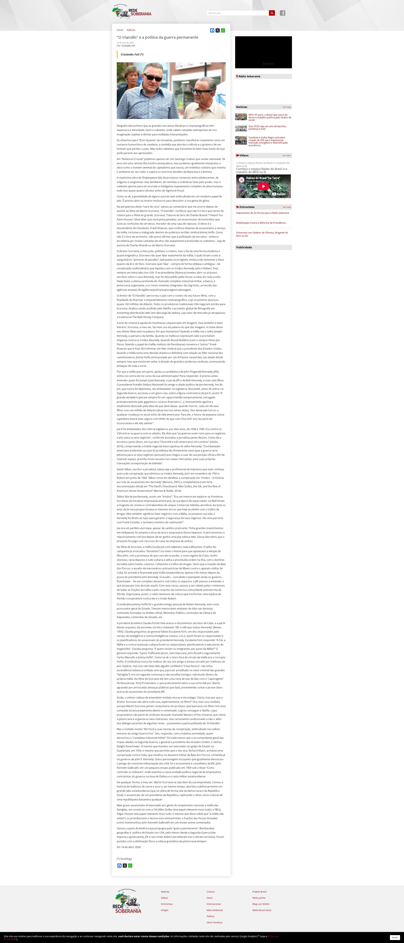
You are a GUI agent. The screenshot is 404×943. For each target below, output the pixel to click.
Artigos (164, 910)
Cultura (211, 891)
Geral (209, 897)
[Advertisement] (263, 274)
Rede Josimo (258, 897)
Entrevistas (167, 903)
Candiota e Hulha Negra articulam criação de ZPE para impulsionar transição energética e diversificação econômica (268, 141)
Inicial (120, 29)
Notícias (131, 29)
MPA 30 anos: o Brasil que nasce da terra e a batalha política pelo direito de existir (270, 117)
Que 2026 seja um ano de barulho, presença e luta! (267, 127)
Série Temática (214, 922)
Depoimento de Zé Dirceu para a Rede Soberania (262, 212)
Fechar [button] (395, 937)
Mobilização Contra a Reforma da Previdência (261, 222)
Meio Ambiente (215, 910)
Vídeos (164, 897)
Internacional (214, 903)
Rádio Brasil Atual (261, 910)
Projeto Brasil (259, 891)
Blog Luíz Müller (261, 903)
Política (210, 916)
